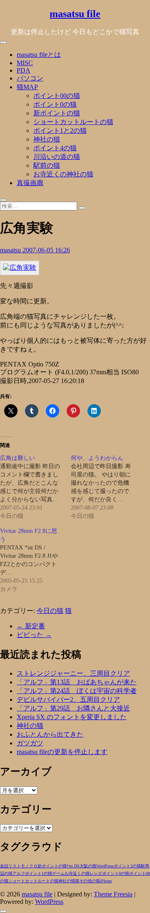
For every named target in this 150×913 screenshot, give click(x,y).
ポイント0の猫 (55, 104)
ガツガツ (30, 743)
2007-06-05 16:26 (46, 250)
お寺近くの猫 (77, 873)
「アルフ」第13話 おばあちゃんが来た (77, 682)
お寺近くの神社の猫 (63, 174)
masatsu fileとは (39, 54)
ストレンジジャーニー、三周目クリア (73, 673)
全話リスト (10, 866)
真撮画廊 (30, 182)
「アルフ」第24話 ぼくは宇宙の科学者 (77, 690)
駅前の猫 (46, 165)
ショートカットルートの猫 (73, 121)
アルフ (18, 873)
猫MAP (27, 86)
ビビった (34, 634)
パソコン (30, 78)
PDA (23, 70)
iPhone (106, 881)
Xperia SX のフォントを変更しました (72, 716)
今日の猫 (50, 610)
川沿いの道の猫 (56, 156)
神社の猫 (46, 139)
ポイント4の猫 (55, 147)
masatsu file (75, 13)
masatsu (11, 250)
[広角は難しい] (35, 487)
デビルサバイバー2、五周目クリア (68, 699)
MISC (25, 62)
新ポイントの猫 (56, 113)
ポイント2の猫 (127, 866)
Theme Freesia (113, 894)
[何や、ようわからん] (106, 487)
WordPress (105, 866)
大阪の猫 (88, 866)
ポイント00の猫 (56, 95)
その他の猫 (89, 881)
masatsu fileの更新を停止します (62, 751)
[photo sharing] (19, 267)
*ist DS (73, 866)
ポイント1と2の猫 (60, 130)
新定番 (31, 626)
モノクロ (29, 866)
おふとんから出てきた (50, 734)
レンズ (96, 873)
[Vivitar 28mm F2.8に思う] (35, 560)
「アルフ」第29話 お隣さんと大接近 (73, 708)
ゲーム (58, 873)
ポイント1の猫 (38, 873)
